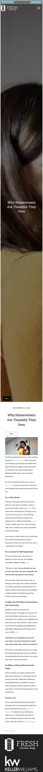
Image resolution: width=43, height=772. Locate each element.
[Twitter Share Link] (11, 439)
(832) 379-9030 (7, 2)
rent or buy (9, 485)
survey (29, 508)
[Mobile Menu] (38, 8)
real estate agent (29, 721)
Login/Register (36, 2)
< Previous (6, 731)
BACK (7, 398)
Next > (13, 731)
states (16, 632)
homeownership (18, 460)
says (27, 563)
